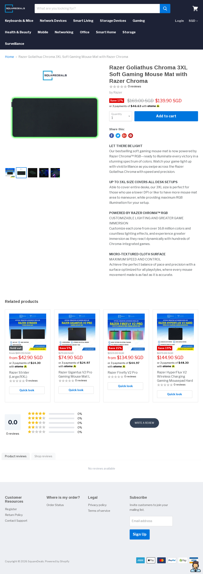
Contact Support (16, 520)
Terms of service (99, 511)
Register (11, 509)
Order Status (55, 505)
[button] (153, 86)
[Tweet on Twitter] (118, 135)
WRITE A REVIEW (144, 422)
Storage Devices (113, 21)
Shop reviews (43, 456)
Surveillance (14, 44)
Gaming (139, 21)
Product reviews (16, 456)
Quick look (26, 390)
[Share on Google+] (124, 135)
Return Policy (14, 515)
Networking (64, 32)
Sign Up (140, 534)
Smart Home (106, 32)
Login (179, 21)
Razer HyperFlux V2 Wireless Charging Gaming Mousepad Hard (175, 376)
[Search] (165, 8)
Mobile (43, 32)
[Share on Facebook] (111, 135)
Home (9, 57)
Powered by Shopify (57, 561)
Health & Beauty (18, 32)
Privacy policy (97, 505)
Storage (129, 32)
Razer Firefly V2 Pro (123, 372)
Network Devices (53, 21)
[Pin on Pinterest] (130, 135)
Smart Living (83, 21)
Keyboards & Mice (19, 21)
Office (84, 32)
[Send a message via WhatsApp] (195, 566)
